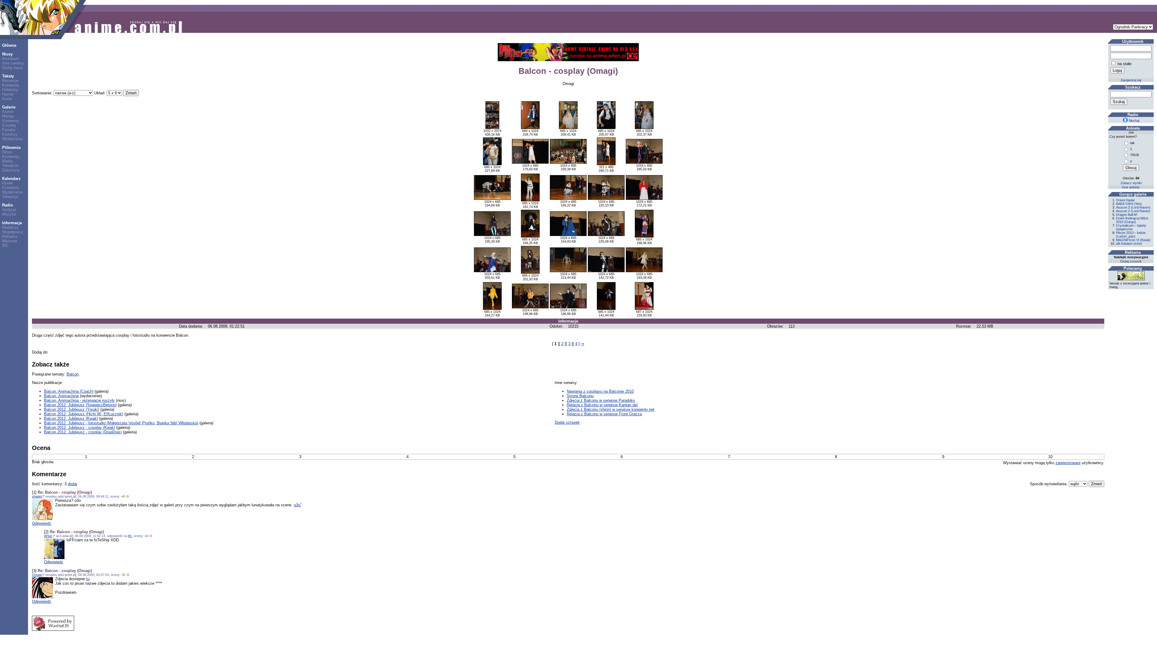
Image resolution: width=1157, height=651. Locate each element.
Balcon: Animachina (61, 396)
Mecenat (9, 241)
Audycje (9, 209)
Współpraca (12, 232)
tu (87, 579)
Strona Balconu (580, 396)
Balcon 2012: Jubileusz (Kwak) (71, 418)
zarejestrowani (1067, 463)
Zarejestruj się (1131, 80)
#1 (130, 536)
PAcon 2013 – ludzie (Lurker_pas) (1131, 234)
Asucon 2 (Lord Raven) (1133, 211)
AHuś (48, 536)
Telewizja (10, 196)
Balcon (73, 374)
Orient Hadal (1125, 200)
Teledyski (10, 165)
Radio (7, 205)
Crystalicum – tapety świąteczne (1131, 227)
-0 (127, 496)
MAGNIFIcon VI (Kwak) (1133, 240)
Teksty (8, 76)
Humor (8, 94)
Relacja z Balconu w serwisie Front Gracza (604, 414)
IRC (5, 245)
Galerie (8, 107)
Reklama (9, 236)
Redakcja (10, 227)
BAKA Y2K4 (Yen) (1129, 204)
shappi (37, 496)
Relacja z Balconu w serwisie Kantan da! (602, 405)
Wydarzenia (12, 139)
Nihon (7, 152)
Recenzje (10, 80)
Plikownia (11, 147)
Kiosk (7, 98)
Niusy (7, 54)
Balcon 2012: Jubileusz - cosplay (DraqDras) (83, 432)
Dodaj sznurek (567, 422)
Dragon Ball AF (1127, 214)
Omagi (37, 575)
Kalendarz (11, 178)
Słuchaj (1133, 120)
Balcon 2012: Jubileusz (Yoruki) (71, 409)
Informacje (12, 223)
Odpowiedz (41, 523)
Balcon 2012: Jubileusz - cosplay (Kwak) (79, 427)
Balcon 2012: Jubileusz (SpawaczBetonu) (80, 405)
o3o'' (297, 505)
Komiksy (9, 134)
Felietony (10, 89)
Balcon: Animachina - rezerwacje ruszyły (79, 400)
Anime (7, 111)
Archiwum (10, 58)
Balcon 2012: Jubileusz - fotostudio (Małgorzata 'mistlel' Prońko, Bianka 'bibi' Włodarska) (121, 423)
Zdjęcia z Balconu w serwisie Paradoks (601, 400)
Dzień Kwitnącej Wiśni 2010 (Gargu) (1132, 220)
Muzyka (9, 214)
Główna (9, 45)
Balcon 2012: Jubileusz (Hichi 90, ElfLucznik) (83, 414)
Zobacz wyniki (1131, 183)
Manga (8, 116)
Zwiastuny (11, 170)
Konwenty (10, 85)
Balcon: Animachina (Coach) (68, 391)
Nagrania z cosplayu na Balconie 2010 (600, 391)
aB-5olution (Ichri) (1129, 243)
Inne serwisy (13, 63)
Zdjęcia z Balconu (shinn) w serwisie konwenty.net (610, 409)
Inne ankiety (1131, 187)
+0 (123, 496)
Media (7, 161)
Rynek (7, 183)
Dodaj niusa (12, 67)
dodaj (72, 484)
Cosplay (9, 125)
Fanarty (8, 129)
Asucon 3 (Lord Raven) (1133, 207)
